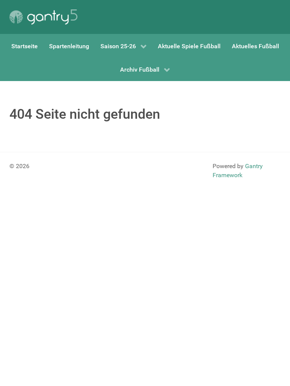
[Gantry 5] (43, 17)
